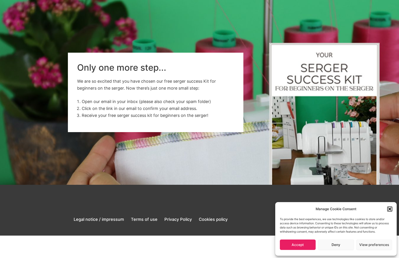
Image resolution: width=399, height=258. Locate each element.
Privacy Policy (178, 219)
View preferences (374, 245)
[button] (389, 209)
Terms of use (144, 219)
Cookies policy (213, 219)
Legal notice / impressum (99, 219)
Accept (298, 245)
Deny (336, 245)
